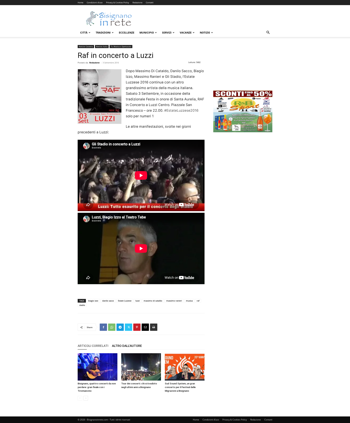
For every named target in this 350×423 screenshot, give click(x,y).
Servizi (167, 32)
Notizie (205, 32)
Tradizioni (103, 32)
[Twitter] (128, 327)
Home (80, 2)
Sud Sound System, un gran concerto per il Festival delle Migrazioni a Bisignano (180, 387)
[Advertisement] (206, 18)
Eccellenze (126, 32)
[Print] (153, 327)
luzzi (137, 300)
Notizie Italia (102, 46)
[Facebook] (103, 327)
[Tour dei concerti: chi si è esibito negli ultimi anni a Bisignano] (141, 367)
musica (189, 300)
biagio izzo (93, 300)
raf (198, 300)
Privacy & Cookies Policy (117, 2)
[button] (268, 33)
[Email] (145, 327)
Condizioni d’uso (95, 2)
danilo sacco (108, 300)
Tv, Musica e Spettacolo (121, 46)
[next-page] (85, 398)
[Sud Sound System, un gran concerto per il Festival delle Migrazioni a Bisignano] (185, 367)
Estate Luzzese (124, 300)
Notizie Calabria (86, 46)
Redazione (137, 2)
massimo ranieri (174, 300)
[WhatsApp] (111, 327)
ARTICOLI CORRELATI (93, 346)
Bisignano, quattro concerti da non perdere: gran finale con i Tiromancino (97, 387)
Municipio (146, 32)
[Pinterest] (137, 327)
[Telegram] (120, 327)
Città (84, 32)
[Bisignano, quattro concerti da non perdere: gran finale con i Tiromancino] (97, 367)
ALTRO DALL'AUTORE (127, 346)
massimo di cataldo (153, 300)
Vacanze (186, 32)
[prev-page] (80, 398)
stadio (82, 305)
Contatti (149, 2)
